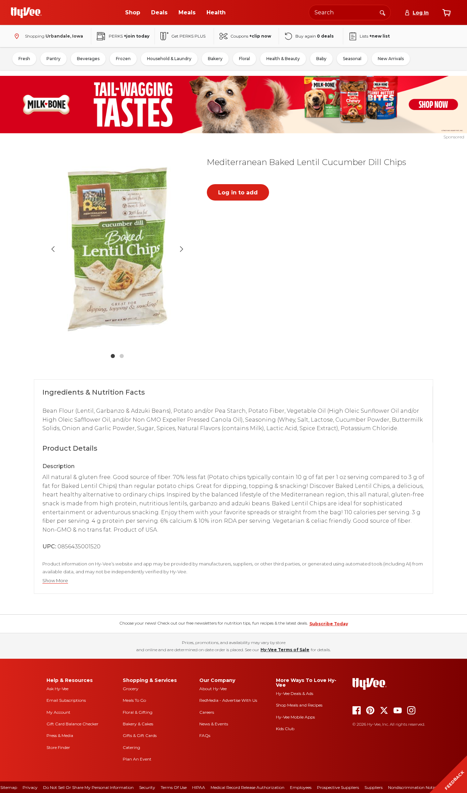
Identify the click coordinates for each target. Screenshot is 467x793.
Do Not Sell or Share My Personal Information (88, 787)
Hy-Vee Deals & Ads (294, 693)
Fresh (24, 58)
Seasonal (352, 58)
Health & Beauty (283, 58)
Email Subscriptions (66, 700)
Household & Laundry (169, 58)
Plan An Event (137, 759)
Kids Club (285, 728)
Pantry (53, 58)
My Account (58, 712)
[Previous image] (53, 249)
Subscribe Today (328, 623)
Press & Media (59, 735)
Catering (131, 747)
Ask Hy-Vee (57, 688)
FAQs (204, 735)
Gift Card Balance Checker (72, 723)
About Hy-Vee (213, 688)
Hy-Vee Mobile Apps (295, 717)
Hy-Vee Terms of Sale (285, 649)
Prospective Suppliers (338, 787)
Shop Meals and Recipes (299, 705)
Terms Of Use (174, 787)
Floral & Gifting (137, 712)
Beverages (88, 58)
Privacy (30, 787)
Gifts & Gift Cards (140, 735)
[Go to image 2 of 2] (121, 356)
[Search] (382, 12)
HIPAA (198, 787)
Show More (55, 580)
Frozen (123, 58)
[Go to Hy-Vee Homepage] (26, 12)
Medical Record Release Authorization (247, 787)
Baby (321, 58)
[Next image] (181, 249)
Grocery (130, 688)
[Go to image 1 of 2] (112, 356)
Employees (300, 787)
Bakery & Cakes (138, 723)
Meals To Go (134, 700)
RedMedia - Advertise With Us (228, 700)
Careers (206, 712)
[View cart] (446, 12)
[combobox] (350, 12)
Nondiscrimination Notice (413, 787)
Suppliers (373, 787)
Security (147, 787)
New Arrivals (391, 58)
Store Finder (58, 747)
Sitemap (8, 787)
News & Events (213, 723)
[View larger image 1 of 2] (117, 248)
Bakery (215, 58)
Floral (244, 58)
